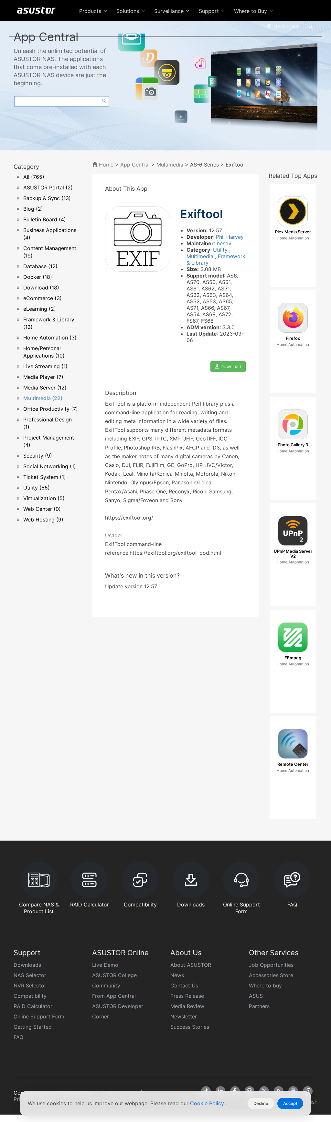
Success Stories (189, 1027)
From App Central (114, 996)
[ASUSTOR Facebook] (235, 1091)
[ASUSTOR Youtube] (293, 1091)
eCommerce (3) (42, 298)
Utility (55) (36, 487)
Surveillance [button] (169, 11)
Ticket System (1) (44, 477)
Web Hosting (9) (43, 519)
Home (105, 164)
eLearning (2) (39, 309)
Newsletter (183, 1016)
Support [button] (209, 11)
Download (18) (41, 287)
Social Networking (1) (49, 466)
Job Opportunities (271, 965)
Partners (259, 1006)
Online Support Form (39, 1016)
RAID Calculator (33, 1006)
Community (106, 985)
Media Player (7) (43, 377)
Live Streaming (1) (45, 366)
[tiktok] (206, 1091)
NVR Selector (30, 985)
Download (230, 366)
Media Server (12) (45, 387)
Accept (290, 1103)
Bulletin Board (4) (44, 219)
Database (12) (40, 266)
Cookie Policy (208, 1103)
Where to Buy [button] (251, 11)
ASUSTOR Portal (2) (48, 187)
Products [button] (91, 11)
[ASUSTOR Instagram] (249, 1091)
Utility (221, 250)
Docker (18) (37, 277)
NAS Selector (30, 975)
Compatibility (30, 996)
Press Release (187, 996)
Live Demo (105, 965)
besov (224, 243)
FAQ (18, 1037)
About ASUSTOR (190, 965)
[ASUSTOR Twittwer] (264, 1091)
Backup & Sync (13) (47, 198)
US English (286, 26)
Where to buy (265, 985)
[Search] (310, 26)
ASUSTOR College (114, 975)
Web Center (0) (42, 509)
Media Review (187, 1006)
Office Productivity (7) (50, 409)
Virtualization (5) (44, 498)
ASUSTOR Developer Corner (117, 1011)
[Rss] (278, 1091)
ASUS (256, 996)
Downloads (27, 965)
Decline (260, 1103)
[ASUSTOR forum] (308, 1091)
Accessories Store (271, 975)
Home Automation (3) (50, 337)
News (177, 975)
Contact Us (184, 985)
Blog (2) (33, 209)
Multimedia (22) (42, 398)
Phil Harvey (230, 237)
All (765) (33, 177)
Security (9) (37, 455)
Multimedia (169, 164)
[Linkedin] (220, 1091)
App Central (135, 164)
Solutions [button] (128, 11)
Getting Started (33, 1027)
